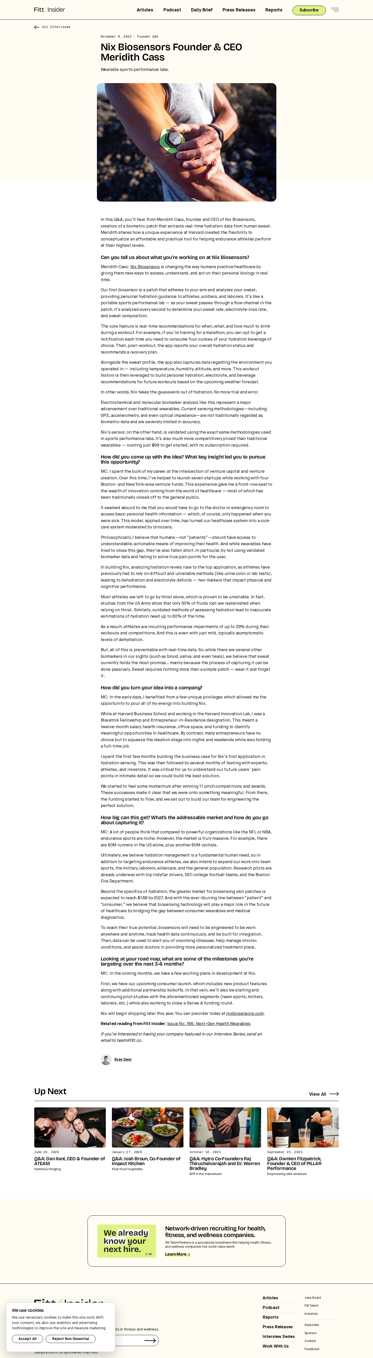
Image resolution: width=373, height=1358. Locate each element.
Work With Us (276, 1346)
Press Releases (239, 10)
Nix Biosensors (145, 267)
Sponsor (310, 1333)
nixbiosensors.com (245, 1014)
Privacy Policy (89, 1352)
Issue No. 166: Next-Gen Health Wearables (208, 1024)
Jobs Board (312, 1298)
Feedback (311, 1349)
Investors (311, 1314)
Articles (145, 10)
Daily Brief (201, 10)
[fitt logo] (49, 9)
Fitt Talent (311, 1305)
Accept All (28, 1339)
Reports (273, 10)
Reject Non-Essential (70, 1339)
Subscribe (311, 1325)
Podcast (172, 10)
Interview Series (279, 1337)
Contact (310, 1341)
